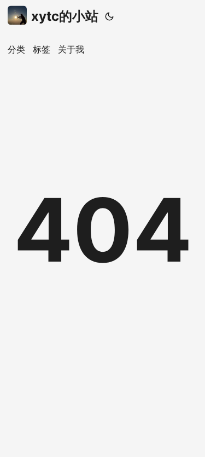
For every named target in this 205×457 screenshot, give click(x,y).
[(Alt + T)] (109, 16)
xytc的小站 (64, 16)
